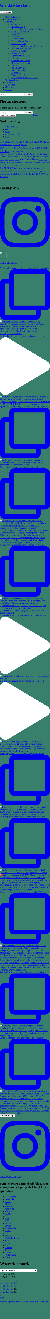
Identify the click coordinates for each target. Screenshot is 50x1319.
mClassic (15, 58)
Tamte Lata (16, 72)
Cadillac (8, 1206)
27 (9, 1292)
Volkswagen (10, 1255)
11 (4, 1286)
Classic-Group (17, 34)
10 (1, 1286)
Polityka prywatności (9, 1301)
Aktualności (10, 85)
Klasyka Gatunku (18, 51)
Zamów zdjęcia (11, 19)
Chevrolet (9, 1209)
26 (7, 1292)
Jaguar (8, 1226)
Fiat (7, 1216)
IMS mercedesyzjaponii (21, 48)
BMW (8, 1204)
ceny (7, 129)
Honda (8, 1223)
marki (7, 131)
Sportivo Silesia (18, 70)
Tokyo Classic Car (19, 75)
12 (7, 1286)
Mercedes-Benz (12, 1238)
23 (17, 1289)
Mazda (8, 1235)
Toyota (8, 1252)
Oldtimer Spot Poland (20, 60)
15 (15, 1286)
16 (17, 1286)
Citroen (8, 1211)
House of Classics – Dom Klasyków (26, 46)
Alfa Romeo (10, 1197)
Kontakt (8, 89)
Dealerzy (9, 22)
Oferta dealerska (12, 80)
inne (7, 136)
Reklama (9, 82)
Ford (7, 1218)
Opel (7, 1240)
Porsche (8, 1245)
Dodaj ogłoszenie (12, 17)
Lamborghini (10, 1228)
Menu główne (6, 12)
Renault (8, 1247)
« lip (2, 1298)
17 (1, 1289)
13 (9, 1286)
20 (9, 1289)
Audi (7, 1201)
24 (1, 1292)
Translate (37, 115)
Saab (7, 1250)
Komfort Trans (17, 53)
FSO (7, 1221)
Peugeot (8, 1243)
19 (7, 1289)
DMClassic (16, 36)
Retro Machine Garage (21, 63)
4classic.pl (15, 24)
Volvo (7, 1257)
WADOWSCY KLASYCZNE (24, 77)
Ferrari (8, 1213)
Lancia (8, 1230)
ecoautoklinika (17, 39)
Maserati (9, 1233)
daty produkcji (11, 127)
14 (12, 1286)
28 (12, 1292)
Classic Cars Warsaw (20, 31)
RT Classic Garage (19, 68)
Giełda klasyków (15, 5)
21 (12, 1289)
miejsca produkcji (12, 134)
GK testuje (9, 87)
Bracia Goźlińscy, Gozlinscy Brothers (27, 29)
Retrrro (14, 65)
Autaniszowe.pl (18, 26)
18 (4, 1289)
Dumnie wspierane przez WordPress (33, 1301)
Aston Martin (11, 1199)
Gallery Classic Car (19, 41)
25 (4, 1292)
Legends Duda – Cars (20, 56)
